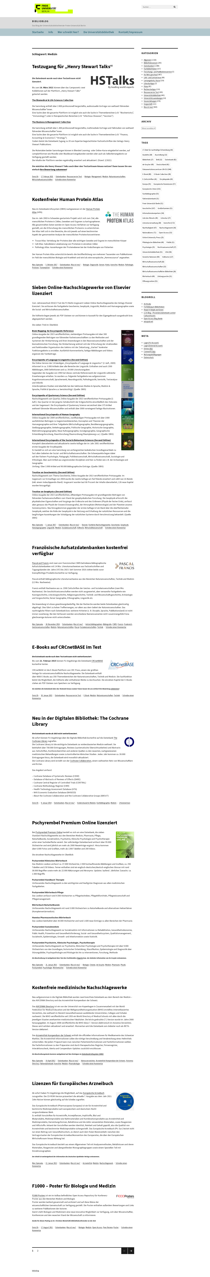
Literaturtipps (149, 83)
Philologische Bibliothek (153, 242)
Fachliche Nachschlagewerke (99, 525)
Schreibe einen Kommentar (65, 179)
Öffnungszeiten (150, 281)
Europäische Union (151, 189)
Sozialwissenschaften (88, 627)
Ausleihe (147, 155)
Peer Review (108, 1227)
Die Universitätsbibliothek (98, 32)
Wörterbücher (58, 967)
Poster (116, 1227)
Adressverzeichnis (88, 1061)
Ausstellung (161, 155)
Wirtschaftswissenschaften (42, 179)
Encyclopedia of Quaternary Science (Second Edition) (58, 395)
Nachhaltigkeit (149, 228)
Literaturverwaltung (151, 223)
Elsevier (85, 525)
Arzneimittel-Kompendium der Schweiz (53, 1035)
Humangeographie (39, 528)
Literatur (166, 218)
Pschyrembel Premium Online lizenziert (74, 822)
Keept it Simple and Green (153, 310)
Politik (170, 242)
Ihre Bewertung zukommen (53, 169)
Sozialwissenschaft (69, 528)
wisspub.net (148, 321)
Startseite (38, 32)
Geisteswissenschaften (41, 627)
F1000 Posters (38, 1195)
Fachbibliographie (103, 803)
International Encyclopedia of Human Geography (56, 414)
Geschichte (148, 208)
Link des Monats (150, 218)
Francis (120, 624)
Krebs (107, 265)
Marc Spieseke (37, 265)
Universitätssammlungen (153, 98)
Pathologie (129, 265)
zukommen (115, 689)
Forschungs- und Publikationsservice (158, 72)
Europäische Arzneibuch (93, 1093)
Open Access (97, 1227)
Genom (101, 265)
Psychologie (47, 967)
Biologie (87, 176)
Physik (123, 965)
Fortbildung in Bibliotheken (154, 307)
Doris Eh (35, 176)
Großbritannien (165, 208)
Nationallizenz (149, 232)
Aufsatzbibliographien (93, 624)
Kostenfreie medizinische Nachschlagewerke (79, 987)
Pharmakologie (74, 1063)
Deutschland (162, 164)
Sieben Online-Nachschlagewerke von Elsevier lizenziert (81, 290)
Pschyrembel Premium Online (48, 832)
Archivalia (147, 304)
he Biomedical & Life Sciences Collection (53, 100)
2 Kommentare (124, 803)
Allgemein (147, 60)
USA (168, 252)
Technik (100, 627)
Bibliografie (107, 624)
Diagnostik (94, 265)
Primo (146, 86)
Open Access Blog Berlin (153, 318)
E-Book (86, 695)
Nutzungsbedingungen (152, 354)
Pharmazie (116, 965)
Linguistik (50, 528)
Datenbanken (61, 176)
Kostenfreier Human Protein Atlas (67, 199)
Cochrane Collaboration (80, 760)
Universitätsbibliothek (152, 95)
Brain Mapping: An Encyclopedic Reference (53, 330)
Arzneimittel (87, 1163)
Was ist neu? (75, 265)
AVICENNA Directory (45, 1006)
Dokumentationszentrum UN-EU (156, 169)
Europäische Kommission (165, 184)
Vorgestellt (148, 104)
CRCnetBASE (97, 660)
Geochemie (115, 525)
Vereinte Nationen (151, 257)
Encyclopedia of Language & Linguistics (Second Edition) (60, 359)
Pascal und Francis (40, 563)
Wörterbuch (148, 276)
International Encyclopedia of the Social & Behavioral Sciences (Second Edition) (71, 440)
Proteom (35, 267)
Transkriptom (45, 267)
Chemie (92, 965)
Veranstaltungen (150, 101)
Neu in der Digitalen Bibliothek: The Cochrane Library (80, 721)
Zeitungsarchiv (164, 276)
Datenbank (170, 159)
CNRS (114, 624)
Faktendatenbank (46, 1063)
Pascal (76, 627)
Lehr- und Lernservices (152, 77)
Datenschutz (149, 357)
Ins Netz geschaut (151, 74)
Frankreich (128, 624)
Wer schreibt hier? (68, 32)
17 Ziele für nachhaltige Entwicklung (157, 150)
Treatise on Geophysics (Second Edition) (52, 491)
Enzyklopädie (166, 179)
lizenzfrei (114, 265)
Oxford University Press (153, 237)
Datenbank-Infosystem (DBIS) (93, 1054)
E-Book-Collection (162, 174)
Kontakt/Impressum (131, 32)
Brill (159, 159)
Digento (80, 958)
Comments (149, 351)
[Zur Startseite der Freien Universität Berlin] (52, 8)
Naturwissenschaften (117, 176)
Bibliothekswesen (151, 63)
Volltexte (80, 528)
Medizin (105, 176)
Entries (148, 349)
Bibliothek (147, 159)
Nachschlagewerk (106, 1163)
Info (50, 32)
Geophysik (124, 525)
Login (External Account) (153, 346)
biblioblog (40, 21)
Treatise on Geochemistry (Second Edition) (53, 472)
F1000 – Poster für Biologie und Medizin (74, 1186)
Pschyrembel (37, 967)
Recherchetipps (150, 89)
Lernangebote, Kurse (152, 80)
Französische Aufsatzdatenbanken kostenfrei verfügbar (80, 550)
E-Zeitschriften (149, 179)
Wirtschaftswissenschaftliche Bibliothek (159, 271)
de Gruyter (100, 965)
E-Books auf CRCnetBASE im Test (66, 647)
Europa (146, 184)
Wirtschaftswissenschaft (153, 262)
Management (96, 176)
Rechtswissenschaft (167, 247)
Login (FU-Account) (151, 343)
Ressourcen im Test (74, 176)
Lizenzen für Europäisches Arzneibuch (72, 1083)
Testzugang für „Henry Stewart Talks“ (72, 66)
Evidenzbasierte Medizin (86, 803)
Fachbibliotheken (150, 69)
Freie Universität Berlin (152, 203)
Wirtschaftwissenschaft (94, 528)
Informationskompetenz (153, 213)
